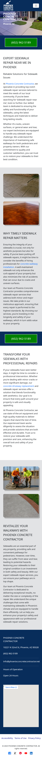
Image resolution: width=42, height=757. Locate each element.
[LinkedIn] (32, 752)
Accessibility (7, 738)
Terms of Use (20, 738)
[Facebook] (10, 752)
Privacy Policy (34, 738)
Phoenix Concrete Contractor (20, 83)
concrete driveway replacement (18, 386)
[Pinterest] (21, 752)
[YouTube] (26, 752)
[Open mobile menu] (36, 5)
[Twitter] (15, 752)
